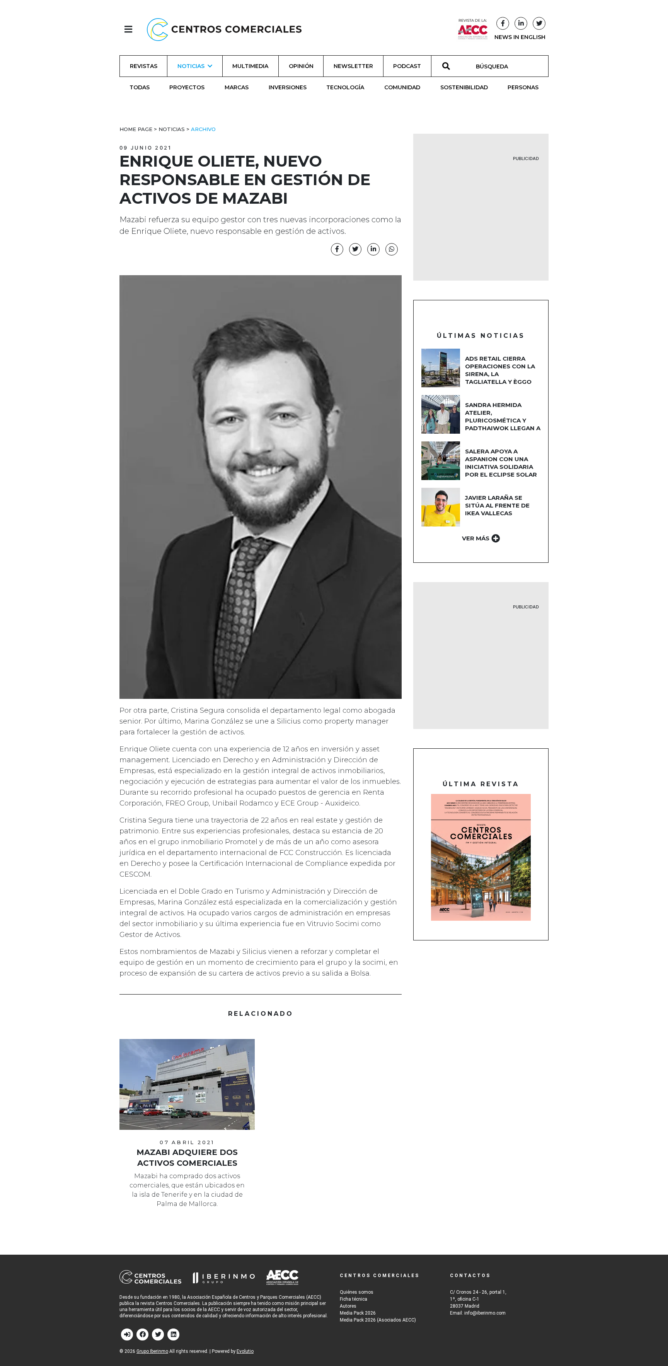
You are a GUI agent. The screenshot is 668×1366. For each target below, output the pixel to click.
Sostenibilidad (464, 87)
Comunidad (402, 87)
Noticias (171, 129)
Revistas (143, 66)
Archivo (203, 129)
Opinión (301, 66)
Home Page (135, 129)
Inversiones (288, 87)
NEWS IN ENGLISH (519, 37)
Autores (348, 1306)
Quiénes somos (356, 1292)
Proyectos (186, 87)
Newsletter (353, 66)
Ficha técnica (353, 1299)
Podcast (407, 66)
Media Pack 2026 (358, 1313)
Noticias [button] (190, 66)
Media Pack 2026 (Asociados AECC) (378, 1320)
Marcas (237, 87)
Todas (140, 87)
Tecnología (345, 87)
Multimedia (250, 66)
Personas (523, 87)
